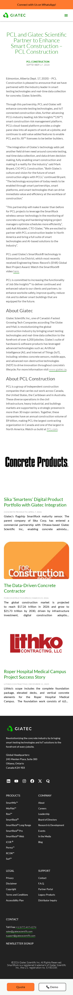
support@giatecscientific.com (20, 935)
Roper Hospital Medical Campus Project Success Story (35, 674)
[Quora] (48, 781)
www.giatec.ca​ (57, 369)
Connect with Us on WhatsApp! (36, 4)
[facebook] (32, 781)
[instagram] (24, 781)
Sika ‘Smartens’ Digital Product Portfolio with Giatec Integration (35, 502)
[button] (66, 15)
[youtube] (16, 781)
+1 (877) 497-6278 (26, 927)
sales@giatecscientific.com (19, 931)
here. (16, 271)
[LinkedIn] (8, 781)
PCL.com (52, 429)
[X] (40, 781)
